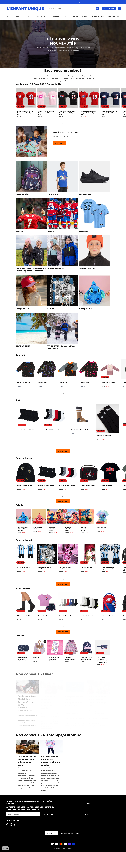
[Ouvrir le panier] (119, 8)
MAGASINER (59, 143)
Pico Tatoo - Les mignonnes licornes (54, 659)
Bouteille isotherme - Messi (87, 568)
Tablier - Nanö (42, 382)
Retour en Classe (23, 194)
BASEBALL (83, 231)
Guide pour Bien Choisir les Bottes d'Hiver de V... (27, 699)
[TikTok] (15, 824)
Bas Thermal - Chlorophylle (79, 429)
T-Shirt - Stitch (101, 527)
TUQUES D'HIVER (86, 268)
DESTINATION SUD (24, 346)
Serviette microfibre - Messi (45, 568)
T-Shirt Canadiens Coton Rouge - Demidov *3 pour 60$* (25, 113)
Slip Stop (36, 657)
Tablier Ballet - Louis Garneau (108, 383)
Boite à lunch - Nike (108, 615)
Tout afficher (63, 451)
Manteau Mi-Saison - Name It (70, 658)
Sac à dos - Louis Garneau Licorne (86, 658)
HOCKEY (51, 231)
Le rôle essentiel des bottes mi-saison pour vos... (27, 760)
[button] (8, 17)
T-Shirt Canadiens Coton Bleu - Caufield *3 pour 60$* (109, 113)
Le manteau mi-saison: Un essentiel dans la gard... (51, 760)
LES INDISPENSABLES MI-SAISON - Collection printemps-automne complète (31, 271)
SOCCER (19, 231)
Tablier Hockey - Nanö (24, 382)
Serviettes (51, 309)
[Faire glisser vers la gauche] (59, 124)
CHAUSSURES (85, 194)
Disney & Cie (84, 309)
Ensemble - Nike (43, 615)
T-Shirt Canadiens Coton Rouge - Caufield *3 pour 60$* (88, 113)
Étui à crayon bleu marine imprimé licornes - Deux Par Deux (102, 660)
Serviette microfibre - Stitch (53, 529)
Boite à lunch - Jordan (88, 485)
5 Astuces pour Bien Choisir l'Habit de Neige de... (98, 699)
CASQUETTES (21, 309)
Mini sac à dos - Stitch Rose (38, 528)
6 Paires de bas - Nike (24, 615)
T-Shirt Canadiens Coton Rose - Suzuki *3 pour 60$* (46, 113)
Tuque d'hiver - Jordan (24, 485)
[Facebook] (7, 824)
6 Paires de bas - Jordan (26, 429)
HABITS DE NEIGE (55, 268)
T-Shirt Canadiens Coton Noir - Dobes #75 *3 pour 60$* (67, 113)
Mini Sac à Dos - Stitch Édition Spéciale (23, 529)
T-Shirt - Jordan (107, 485)
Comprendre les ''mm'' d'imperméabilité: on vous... (74, 699)
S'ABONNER (49, 814)
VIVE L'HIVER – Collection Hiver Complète (61, 347)
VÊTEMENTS (52, 194)
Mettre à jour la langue (70, 833)
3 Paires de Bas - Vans (104, 435)
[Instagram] (11, 824)
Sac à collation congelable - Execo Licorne (22, 659)
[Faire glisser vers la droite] (67, 124)
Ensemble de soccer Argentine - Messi (23, 568)
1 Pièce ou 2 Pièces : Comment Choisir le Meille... (48, 701)
